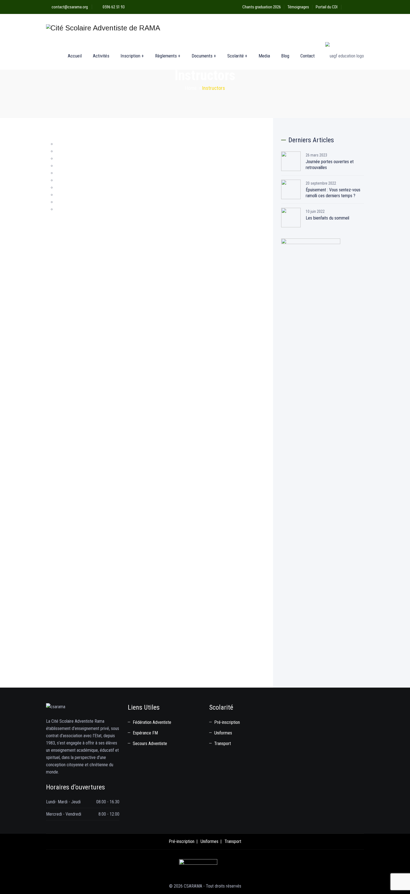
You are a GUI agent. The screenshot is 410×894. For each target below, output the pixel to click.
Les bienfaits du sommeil (327, 218)
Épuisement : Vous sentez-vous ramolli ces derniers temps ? (333, 192)
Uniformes (223, 733)
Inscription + (132, 56)
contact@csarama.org (70, 6)
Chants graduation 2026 (261, 6)
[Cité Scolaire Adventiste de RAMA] (103, 28)
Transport (222, 743)
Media (264, 56)
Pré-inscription (227, 722)
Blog (285, 56)
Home (191, 88)
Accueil (75, 56)
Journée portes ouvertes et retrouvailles (330, 164)
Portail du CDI (326, 6)
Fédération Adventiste (152, 722)
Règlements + (167, 56)
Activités (101, 56)
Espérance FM (145, 733)
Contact (307, 56)
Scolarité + (237, 56)
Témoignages (298, 6)
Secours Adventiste (150, 743)
